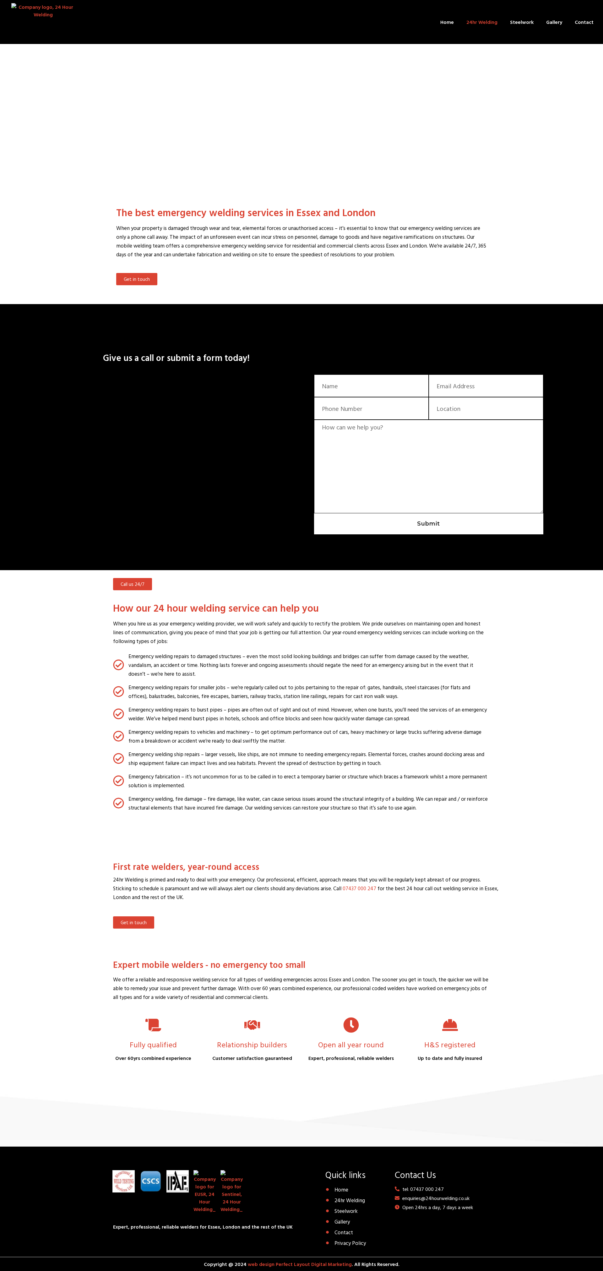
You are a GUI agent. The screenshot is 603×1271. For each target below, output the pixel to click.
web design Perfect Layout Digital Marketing (300, 1264)
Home (447, 22)
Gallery (554, 22)
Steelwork (522, 22)
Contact (584, 22)
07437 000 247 (359, 888)
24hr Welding (481, 22)
